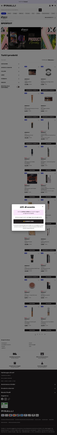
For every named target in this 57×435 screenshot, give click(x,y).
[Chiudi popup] (43, 206)
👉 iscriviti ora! (28, 221)
